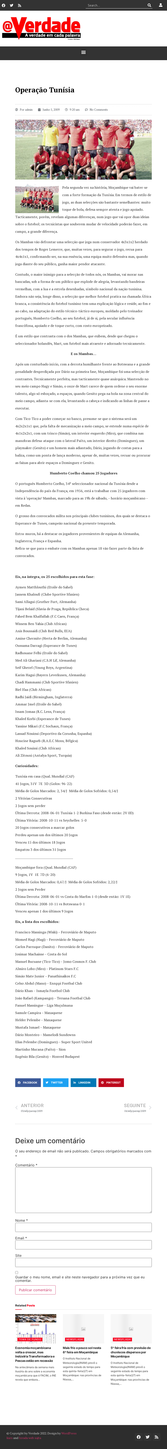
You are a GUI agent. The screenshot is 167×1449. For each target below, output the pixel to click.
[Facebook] (3, 5)
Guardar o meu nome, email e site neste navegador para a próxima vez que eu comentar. (80, 1278)
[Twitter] (11, 5)
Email (21, 1238)
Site (18, 1255)
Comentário (26, 1165)
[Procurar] (149, 5)
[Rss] (19, 5)
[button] (83, 52)
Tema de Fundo (30, 1339)
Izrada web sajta (30, 1438)
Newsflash (74, 1339)
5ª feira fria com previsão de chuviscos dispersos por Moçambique (131, 1352)
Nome (21, 1220)
